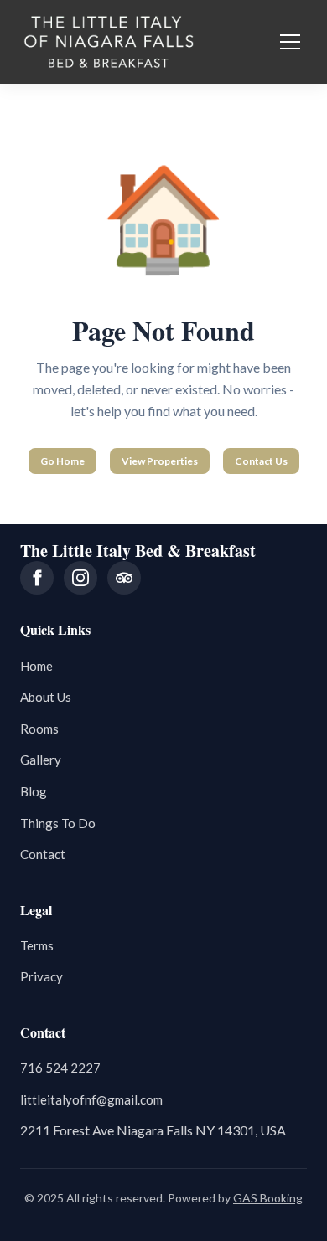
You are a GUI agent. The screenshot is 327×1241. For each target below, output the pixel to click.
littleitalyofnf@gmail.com (91, 1099)
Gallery (40, 759)
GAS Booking (268, 1198)
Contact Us (261, 461)
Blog (33, 791)
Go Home (62, 461)
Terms (37, 945)
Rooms (39, 728)
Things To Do (58, 823)
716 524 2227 (60, 1067)
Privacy (41, 976)
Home (36, 665)
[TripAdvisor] (124, 578)
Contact (42, 854)
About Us (45, 696)
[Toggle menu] (290, 42)
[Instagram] (80, 578)
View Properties (160, 461)
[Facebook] (37, 578)
